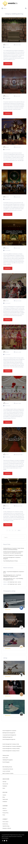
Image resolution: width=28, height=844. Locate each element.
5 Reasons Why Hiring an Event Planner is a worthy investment (14, 232)
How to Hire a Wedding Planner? (14, 29)
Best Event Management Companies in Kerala (13, 555)
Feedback (5, 786)
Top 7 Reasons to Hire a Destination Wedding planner (14, 285)
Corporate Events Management (9, 734)
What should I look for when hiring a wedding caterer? (14, 388)
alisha (4, 571)
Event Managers (6, 762)
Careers (4, 794)
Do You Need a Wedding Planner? (14, 490)
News (4, 788)
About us (4, 808)
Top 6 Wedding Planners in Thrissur (10, 560)
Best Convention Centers (8, 773)
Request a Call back (7, 828)
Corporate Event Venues (8, 769)
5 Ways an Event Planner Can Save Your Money (14, 81)
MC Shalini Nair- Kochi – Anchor (14, 582)
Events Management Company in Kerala (11, 748)
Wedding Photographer (8, 759)
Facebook (2, 840)
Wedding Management (8, 737)
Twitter (4, 840)
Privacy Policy (5, 812)
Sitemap (4, 781)
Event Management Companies (9, 730)
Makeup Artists (6, 755)
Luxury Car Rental (6, 771)
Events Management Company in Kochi (11, 750)
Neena (7, 44)
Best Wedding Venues (7, 766)
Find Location (5, 821)
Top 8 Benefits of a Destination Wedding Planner (14, 337)
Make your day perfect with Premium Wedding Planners (14, 181)
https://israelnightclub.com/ (9, 575)
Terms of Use (5, 783)
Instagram (6, 840)
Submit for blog (6, 826)
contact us (5, 810)
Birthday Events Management (9, 732)
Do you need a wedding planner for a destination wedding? (14, 131)
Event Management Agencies (9, 739)
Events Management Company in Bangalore (12, 746)
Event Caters (5, 757)
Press (4, 814)
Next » (19, 530)
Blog (4, 797)
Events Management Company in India (11, 744)
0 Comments (7, 47)
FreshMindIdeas (5, 838)
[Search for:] (14, 7)
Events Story (5, 823)
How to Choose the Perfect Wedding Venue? (14, 439)
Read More (7, 63)
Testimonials (5, 799)
